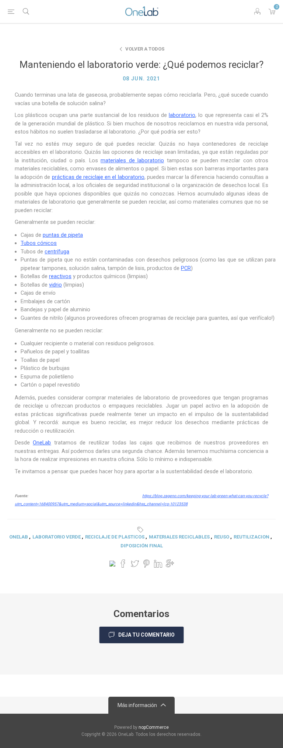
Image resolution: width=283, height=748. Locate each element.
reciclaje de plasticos (114, 537)
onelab (18, 537)
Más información (137, 705)
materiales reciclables (179, 537)
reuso (221, 537)
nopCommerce (154, 727)
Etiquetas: (141, 530)
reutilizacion (251, 537)
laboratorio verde (56, 537)
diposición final (141, 545)
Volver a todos (144, 49)
